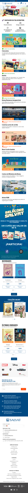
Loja (14, 449)
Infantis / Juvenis (14, 465)
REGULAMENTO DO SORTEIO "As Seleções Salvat (8, 257)
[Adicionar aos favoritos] (13, 266)
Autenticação (14, 454)
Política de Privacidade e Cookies (14, 475)
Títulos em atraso (14, 452)
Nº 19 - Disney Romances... (20, 281)
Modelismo (14, 462)
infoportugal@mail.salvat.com (10, 430)
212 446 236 (7, 432)
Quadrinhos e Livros (14, 461)
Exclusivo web (14, 451)
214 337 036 (7, 437)
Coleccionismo (14, 467)
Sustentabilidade (14, 448)
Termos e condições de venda (14, 473)
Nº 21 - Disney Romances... (8, 281)
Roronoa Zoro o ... (20, 344)
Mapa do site (14, 476)
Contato (14, 472)
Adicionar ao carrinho (8, 287)
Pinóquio (20, 280)
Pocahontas (8, 280)
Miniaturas (14, 464)
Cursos (14, 459)
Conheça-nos (14, 446)
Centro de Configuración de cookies (14, 478)
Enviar (23, 389)
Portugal (13, 1)
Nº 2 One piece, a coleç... (20, 346)
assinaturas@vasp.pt (8, 435)
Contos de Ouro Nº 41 (8, 346)
